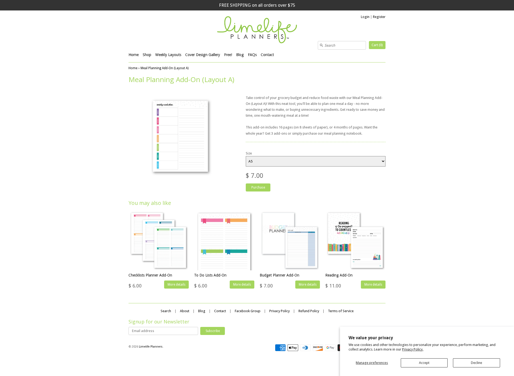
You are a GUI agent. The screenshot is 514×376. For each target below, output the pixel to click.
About (184, 311)
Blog (240, 55)
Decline (476, 363)
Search (166, 311)
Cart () (377, 45)
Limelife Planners (150, 346)
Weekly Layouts (168, 55)
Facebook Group (247, 311)
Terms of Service (341, 311)
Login (365, 17)
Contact (267, 55)
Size (249, 153)
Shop (147, 55)
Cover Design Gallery (202, 55)
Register (379, 17)
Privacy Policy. (412, 349)
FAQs (252, 55)
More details (177, 284)
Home (133, 55)
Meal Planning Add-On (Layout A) (164, 68)
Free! (228, 55)
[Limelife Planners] (257, 30)
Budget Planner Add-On (279, 275)
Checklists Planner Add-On (150, 275)
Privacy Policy (279, 311)
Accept (424, 363)
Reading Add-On (339, 275)
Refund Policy (308, 311)
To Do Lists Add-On (210, 275)
